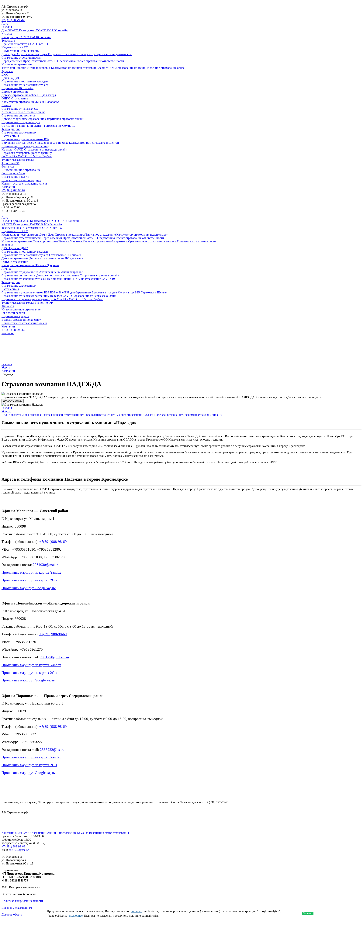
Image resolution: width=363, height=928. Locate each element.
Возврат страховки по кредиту (21, 180)
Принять (307, 913)
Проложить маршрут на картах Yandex (31, 572)
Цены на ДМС (11, 78)
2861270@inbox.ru (54, 657)
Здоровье (7, 71)
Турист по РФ (10, 163)
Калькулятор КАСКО (16, 37)
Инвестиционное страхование (21, 169)
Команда (82, 832)
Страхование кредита (15, 176)
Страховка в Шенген (105, 142)
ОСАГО (7, 27)
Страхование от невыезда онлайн (45, 149)
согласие (136, 911)
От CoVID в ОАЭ (13, 156)
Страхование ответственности (21, 57)
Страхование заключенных (19, 132)
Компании (8, 187)
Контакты (8, 333)
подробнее (76, 915)
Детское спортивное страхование (23, 118)
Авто (5, 23)
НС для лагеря (46, 95)
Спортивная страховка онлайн (64, 118)
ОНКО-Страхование (15, 98)
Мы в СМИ (22, 832)
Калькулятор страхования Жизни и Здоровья (30, 101)
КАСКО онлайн (40, 37)
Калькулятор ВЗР (80, 142)
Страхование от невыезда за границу (25, 146)
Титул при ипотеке (14, 67)
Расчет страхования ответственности (100, 61)
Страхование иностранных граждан (25, 81)
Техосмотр (8, 40)
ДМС (5, 74)
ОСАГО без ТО (38, 44)
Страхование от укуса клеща (20, 108)
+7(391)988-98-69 (53, 542)
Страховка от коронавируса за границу (27, 152)
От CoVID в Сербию (38, 156)
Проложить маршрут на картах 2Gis (29, 580)
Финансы (8, 166)
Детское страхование (15, 91)
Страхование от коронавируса (21, 122)
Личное (6, 105)
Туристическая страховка (18, 159)
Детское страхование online (19, 95)
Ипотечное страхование (17, 64)
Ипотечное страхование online (165, 67)
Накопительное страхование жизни (24, 183)
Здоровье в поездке (56, 142)
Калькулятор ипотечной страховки (74, 67)
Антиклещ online (34, 112)
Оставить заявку (12, 401)
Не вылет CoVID (13, 149)
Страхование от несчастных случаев (25, 84)
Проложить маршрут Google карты (29, 588)
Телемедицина (11, 129)
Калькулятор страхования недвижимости (105, 54)
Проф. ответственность (38, 61)
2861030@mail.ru (46, 565)
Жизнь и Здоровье (39, 67)
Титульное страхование (63, 54)
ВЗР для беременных (29, 142)
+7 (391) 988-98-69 (13, 20)
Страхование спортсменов (19, 115)
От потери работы (13, 173)
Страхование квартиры (32, 54)
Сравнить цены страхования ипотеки (121, 67)
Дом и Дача (9, 54)
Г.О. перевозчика (65, 61)
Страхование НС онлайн (17, 88)
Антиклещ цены (12, 112)
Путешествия (10, 135)
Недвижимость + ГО (15, 47)
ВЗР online (9, 142)
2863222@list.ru (52, 750)
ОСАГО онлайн (57, 30)
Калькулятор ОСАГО (33, 30)
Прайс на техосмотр (15, 44)
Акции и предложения (61, 832)
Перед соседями (12, 61)
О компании (38, 832)
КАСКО (7, 33)
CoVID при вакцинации (18, 125)
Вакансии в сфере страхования (109, 832)
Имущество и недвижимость (20, 50)
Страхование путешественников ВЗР (25, 139)
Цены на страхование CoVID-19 (54, 125)
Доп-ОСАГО (10, 30)
